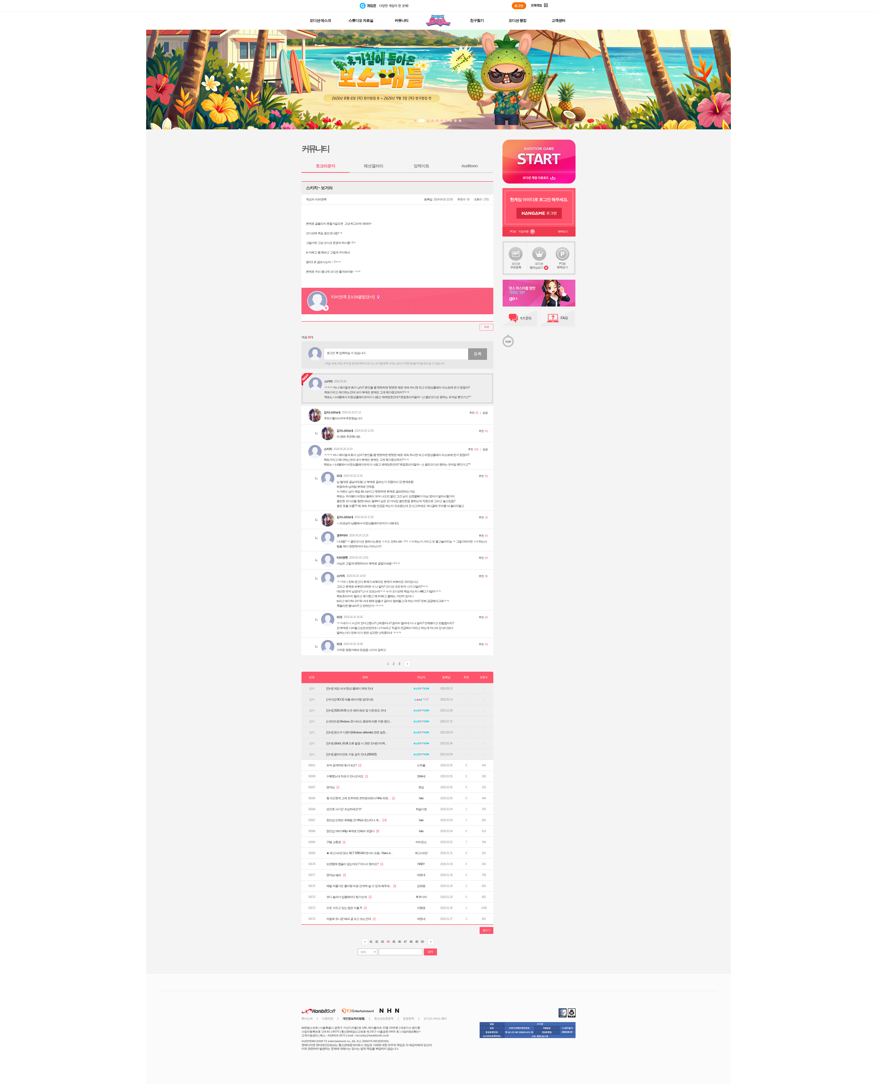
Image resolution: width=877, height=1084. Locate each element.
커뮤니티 (401, 20)
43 (382, 941)
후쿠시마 (421, 897)
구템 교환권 (335, 842)
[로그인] (519, 5)
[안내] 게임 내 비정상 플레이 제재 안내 (349, 688)
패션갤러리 (373, 166)
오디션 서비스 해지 (435, 1018)
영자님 (332, 787)
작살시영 (421, 809)
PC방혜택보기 (562, 265)
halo (421, 798)
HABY (421, 864)
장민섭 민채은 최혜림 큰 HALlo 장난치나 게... (356, 820)
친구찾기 (477, 20)
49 (416, 941)
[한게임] (341, 6)
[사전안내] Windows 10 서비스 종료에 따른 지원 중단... (358, 721)
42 (376, 941)
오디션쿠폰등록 (515, 265)
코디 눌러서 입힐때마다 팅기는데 (348, 897)
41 (371, 941)
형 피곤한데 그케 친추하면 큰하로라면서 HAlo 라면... (360, 798)
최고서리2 (421, 853)
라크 (339, 475)
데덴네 (421, 875)
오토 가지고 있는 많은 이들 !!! (346, 908)
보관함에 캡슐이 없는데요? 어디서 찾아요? (354, 864)
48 (410, 941)
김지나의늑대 (332, 412)
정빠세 (421, 776)
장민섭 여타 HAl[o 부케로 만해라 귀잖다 (352, 831)
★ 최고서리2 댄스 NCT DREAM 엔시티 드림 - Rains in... (359, 853)
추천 (471, 412)
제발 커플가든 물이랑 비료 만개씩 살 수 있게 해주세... (361, 886)
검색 (430, 951)
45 (393, 941)
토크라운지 (325, 166)
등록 (477, 354)
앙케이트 (421, 166)
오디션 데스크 (320, 20)
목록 (486, 327)
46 (399, 941)
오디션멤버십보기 (536, 265)
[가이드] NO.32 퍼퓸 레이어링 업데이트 (349, 699)
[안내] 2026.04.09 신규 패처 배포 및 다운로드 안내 (356, 710)
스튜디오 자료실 (361, 20)
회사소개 (306, 1018)
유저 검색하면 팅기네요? (343, 765)
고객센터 (558, 20)
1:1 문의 (520, 318)
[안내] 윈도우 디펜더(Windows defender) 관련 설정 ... (357, 732)
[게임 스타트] (539, 156)
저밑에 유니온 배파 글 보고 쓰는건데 (350, 919)
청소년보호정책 (383, 1018)
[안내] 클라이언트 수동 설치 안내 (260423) (351, 754)
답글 (485, 412)
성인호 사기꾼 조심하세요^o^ (344, 809)
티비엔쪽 (320, 199)
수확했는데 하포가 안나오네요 (347, 776)
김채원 (421, 886)
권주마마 (342, 535)
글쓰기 (486, 930)
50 (422, 941)
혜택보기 (563, 231)
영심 (421, 787)
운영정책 (408, 1018)
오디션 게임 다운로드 (539, 178)
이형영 (421, 908)
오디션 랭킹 (517, 20)
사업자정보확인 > (410, 1031)
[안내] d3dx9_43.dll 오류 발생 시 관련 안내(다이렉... (356, 743)
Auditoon (469, 166)
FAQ (558, 318)
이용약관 (327, 1018)
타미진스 (421, 842)
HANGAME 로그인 (539, 213)
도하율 (421, 765)
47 (405, 941)
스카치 (328, 449)
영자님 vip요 (336, 875)
